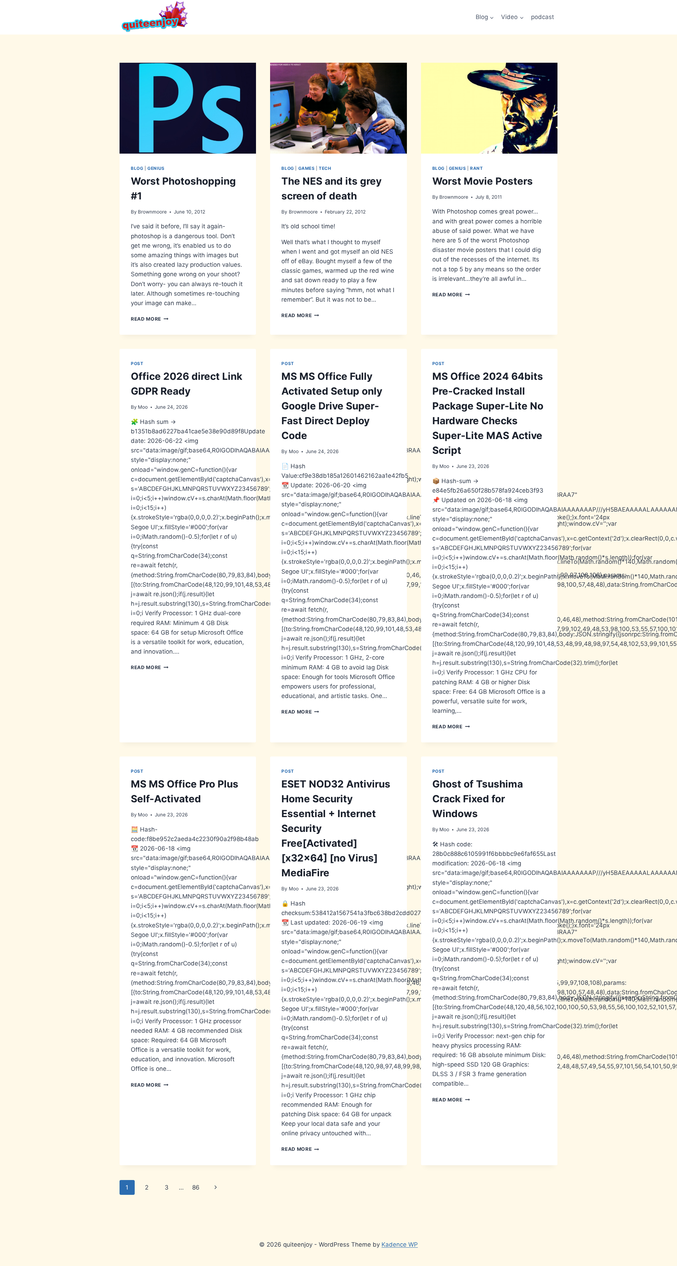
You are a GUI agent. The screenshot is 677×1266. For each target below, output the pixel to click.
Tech (325, 168)
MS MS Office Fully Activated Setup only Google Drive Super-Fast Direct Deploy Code (331, 405)
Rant (476, 168)
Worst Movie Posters (482, 181)
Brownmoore (152, 212)
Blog (137, 168)
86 (196, 1187)
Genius (156, 168)
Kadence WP (400, 1244)
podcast (542, 16)
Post (137, 363)
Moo (143, 407)
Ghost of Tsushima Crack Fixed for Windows (477, 799)
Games (306, 168)
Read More (150, 319)
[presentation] (188, 108)
